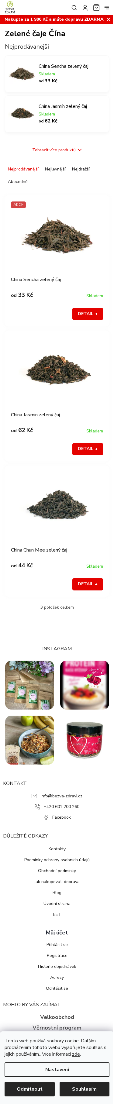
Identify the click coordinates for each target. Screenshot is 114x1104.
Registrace (57, 955)
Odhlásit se (57, 988)
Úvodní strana (57, 903)
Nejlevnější (55, 169)
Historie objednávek (57, 966)
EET (57, 914)
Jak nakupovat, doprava (57, 882)
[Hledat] (73, 8)
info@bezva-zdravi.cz (61, 796)
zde (76, 1054)
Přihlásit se (57, 945)
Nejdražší (81, 169)
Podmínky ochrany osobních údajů (57, 860)
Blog (57, 893)
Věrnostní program (57, 1027)
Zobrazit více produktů (54, 150)
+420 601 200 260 (61, 807)
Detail (85, 314)
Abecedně (17, 181)
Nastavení (57, 1069)
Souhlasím (84, 1089)
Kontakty (57, 849)
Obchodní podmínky (57, 871)
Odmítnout (30, 1089)
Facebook (61, 817)
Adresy (57, 977)
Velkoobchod (57, 1017)
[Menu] (107, 8)
